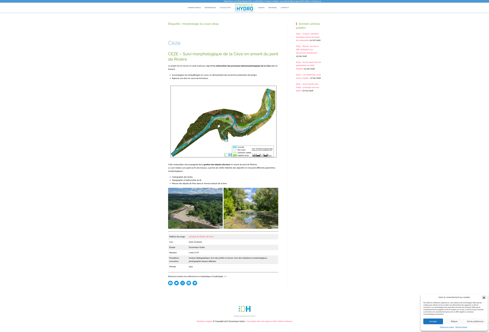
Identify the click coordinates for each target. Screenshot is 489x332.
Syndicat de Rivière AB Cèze (201, 236)
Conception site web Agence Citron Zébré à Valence (269, 321)
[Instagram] (182, 283)
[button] (484, 297)
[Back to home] (244, 8)
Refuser (454, 321)
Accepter (433, 321)
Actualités (225, 8)
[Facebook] (170, 283)
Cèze (174, 43)
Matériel (273, 8)
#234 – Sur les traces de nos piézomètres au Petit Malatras (308, 65)
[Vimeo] (195, 283)
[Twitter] (176, 283)
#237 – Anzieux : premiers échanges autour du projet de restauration (308, 37)
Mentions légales (461, 327)
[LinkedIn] (188, 283)
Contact (285, 8)
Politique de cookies (447, 327)
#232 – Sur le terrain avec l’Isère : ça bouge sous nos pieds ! (307, 87)
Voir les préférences (475, 321)
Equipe (261, 8)
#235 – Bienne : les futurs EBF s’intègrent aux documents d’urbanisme (307, 49)
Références (210, 8)
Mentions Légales (204, 321)
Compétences (194, 8)
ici (225, 276)
